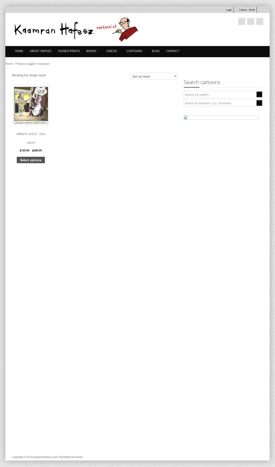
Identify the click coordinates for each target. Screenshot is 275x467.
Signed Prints (69, 51)
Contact (172, 51)
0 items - (247, 9)
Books (91, 51)
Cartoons (134, 51)
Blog (156, 51)
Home (19, 51)
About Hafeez (41, 51)
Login (229, 9)
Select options (30, 160)
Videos (111, 51)
